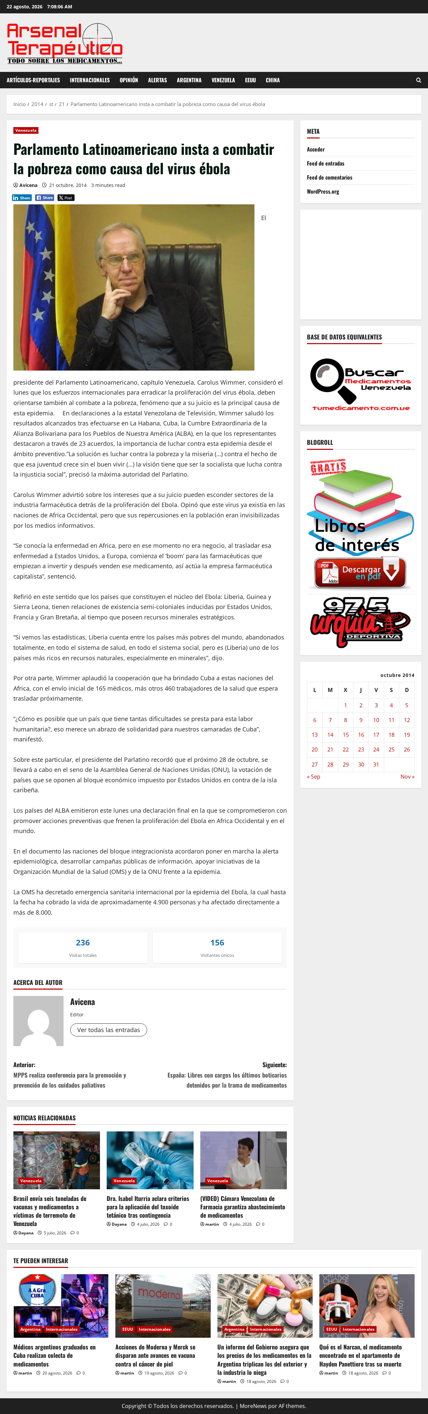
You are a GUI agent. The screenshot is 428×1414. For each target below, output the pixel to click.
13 (315, 734)
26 (407, 749)
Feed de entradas (325, 163)
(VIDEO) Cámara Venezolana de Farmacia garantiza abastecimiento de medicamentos (242, 1206)
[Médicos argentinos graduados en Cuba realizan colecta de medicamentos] (61, 1306)
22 (346, 749)
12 (407, 720)
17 (376, 734)
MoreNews (253, 1406)
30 (361, 764)
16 (361, 734)
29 (346, 764)
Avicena (28, 185)
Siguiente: (227, 1074)
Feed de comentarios (329, 177)
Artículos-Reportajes (33, 80)
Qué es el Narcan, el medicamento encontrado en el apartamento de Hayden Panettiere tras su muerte (360, 1355)
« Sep (313, 776)
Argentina (189, 80)
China (273, 80)
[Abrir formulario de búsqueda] (418, 80)
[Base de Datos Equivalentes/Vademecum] (361, 384)
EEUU (250, 80)
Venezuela (223, 80)
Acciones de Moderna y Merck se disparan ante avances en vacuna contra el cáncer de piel (155, 1355)
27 (315, 764)
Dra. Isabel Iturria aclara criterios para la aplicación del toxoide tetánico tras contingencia (148, 1206)
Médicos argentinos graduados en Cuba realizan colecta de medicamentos (54, 1355)
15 (346, 734)
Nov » (408, 776)
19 (407, 734)
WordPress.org (323, 191)
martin (212, 1224)
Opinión (129, 80)
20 (315, 749)
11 (392, 720)
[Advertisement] (367, 263)
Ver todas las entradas (108, 1030)
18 (392, 734)
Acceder (316, 149)
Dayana (25, 1233)
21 (330, 749)
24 (376, 749)
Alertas (157, 80)
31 (376, 764)
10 (376, 720)
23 (361, 749)
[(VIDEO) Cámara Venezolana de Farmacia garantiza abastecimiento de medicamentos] (243, 1160)
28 (330, 764)
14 (330, 734)
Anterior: (69, 1074)
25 (392, 749)
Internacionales (90, 80)
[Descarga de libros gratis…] (361, 523)
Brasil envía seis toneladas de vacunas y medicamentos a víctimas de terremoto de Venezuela (49, 1211)
